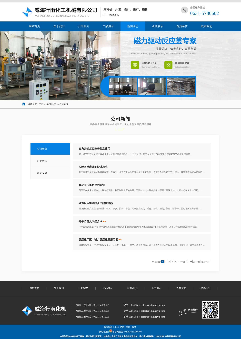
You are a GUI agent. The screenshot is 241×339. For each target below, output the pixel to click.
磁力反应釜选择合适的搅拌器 (96, 203)
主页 (41, 104)
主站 (116, 327)
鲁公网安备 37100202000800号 (127, 331)
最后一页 (205, 262)
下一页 (182, 262)
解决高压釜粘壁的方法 (92, 185)
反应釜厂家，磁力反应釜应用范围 (98, 239)
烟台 (128, 327)
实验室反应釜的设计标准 (93, 166)
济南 (122, 327)
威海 (134, 327)
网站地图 (103, 331)
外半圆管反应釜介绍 (90, 221)
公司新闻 (63, 104)
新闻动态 (51, 104)
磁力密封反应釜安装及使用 (94, 148)
